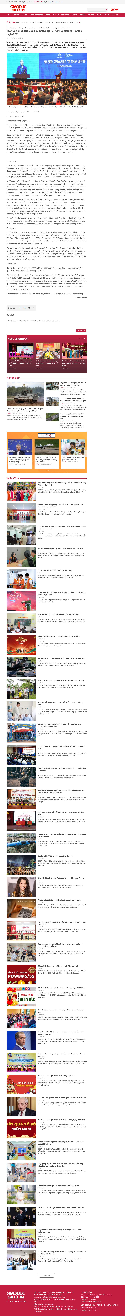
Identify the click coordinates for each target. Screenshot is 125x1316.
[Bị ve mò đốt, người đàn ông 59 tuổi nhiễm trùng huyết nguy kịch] (21, 711)
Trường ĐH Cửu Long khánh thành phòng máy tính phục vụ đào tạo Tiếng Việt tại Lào (62, 1253)
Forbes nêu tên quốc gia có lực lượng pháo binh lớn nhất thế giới (73, 399)
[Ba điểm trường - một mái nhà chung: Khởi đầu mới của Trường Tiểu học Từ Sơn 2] (21, 491)
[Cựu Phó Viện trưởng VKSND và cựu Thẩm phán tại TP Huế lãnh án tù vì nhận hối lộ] (21, 535)
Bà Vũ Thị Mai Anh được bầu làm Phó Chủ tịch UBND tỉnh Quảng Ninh (47, 363)
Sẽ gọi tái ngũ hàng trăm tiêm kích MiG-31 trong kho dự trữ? (73, 384)
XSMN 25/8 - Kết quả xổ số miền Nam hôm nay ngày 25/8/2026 (61, 1120)
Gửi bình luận (81, 331)
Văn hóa (106, 15)
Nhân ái (74, 15)
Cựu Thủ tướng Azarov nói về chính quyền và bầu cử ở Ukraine (62, 1098)
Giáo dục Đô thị (30, 28)
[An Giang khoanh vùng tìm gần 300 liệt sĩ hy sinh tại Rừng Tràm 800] (21, 351)
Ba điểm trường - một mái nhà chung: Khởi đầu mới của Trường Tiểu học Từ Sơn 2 (62, 484)
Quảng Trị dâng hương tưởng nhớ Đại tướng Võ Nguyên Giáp (61, 680)
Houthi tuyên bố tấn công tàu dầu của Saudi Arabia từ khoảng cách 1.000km (62, 835)
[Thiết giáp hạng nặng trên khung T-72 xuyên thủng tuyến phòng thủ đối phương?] (25, 394)
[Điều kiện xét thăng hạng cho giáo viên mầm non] (46, 447)
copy (34, 308)
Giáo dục (16, 15)
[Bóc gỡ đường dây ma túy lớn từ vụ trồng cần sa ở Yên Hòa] (21, 557)
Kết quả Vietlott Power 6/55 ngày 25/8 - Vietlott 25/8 (58, 966)
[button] (79, 338)
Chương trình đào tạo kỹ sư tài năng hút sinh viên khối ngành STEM (61, 747)
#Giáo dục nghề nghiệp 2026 (24, 22)
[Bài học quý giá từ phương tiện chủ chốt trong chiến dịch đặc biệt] (52, 417)
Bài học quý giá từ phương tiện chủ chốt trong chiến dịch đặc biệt (72, 416)
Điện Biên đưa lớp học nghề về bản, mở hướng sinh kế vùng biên (60, 1011)
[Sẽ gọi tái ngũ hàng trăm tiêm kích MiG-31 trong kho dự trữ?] (52, 386)
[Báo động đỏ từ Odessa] (73, 447)
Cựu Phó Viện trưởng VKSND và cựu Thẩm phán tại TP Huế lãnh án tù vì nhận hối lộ (62, 528)
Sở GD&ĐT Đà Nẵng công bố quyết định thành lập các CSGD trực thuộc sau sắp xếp (61, 506)
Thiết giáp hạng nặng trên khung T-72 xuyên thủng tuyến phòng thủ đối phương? (25, 409)
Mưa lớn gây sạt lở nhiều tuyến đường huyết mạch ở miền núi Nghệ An (73, 363)
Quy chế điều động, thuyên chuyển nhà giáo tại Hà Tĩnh (59, 614)
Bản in (29, 308)
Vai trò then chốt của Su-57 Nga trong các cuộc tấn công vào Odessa (20, 460)
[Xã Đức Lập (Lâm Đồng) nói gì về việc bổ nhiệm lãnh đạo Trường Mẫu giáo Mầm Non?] (21, 733)
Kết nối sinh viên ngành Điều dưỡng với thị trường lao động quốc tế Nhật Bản (61, 1143)
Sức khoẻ (91, 15)
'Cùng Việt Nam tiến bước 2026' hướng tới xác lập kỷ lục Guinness (59, 637)
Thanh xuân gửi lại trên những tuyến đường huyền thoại (59, 900)
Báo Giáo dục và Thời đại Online (18, 8)
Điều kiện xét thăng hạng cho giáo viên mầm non (46, 459)
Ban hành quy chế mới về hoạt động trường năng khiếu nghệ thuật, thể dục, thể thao (61, 945)
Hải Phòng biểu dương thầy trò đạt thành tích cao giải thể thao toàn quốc (62, 923)
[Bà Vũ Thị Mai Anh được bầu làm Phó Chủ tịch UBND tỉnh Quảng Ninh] (48, 351)
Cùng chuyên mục (18, 339)
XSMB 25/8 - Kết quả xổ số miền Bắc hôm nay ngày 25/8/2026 (61, 988)
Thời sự (24, 15)
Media (98, 15)
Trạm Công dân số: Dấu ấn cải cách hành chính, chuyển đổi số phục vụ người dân (62, 594)
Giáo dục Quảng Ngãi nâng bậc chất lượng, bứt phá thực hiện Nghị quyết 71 (61, 1055)
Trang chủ (8, 15)
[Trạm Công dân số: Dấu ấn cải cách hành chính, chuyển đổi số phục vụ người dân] (21, 601)
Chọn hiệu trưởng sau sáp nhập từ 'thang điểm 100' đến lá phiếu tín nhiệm (60, 1231)
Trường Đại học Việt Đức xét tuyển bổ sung (55, 571)
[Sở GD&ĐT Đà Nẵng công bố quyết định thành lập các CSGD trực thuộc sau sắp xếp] (21, 513)
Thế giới (82, 15)
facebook (20, 308)
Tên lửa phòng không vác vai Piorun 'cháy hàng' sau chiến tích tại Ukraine (62, 769)
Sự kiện (12, 22)
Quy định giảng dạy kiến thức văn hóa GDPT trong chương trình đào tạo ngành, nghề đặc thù (60, 1165)
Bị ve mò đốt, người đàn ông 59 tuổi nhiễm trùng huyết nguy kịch (61, 703)
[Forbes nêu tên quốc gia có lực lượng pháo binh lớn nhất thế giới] (52, 401)
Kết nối (47, 15)
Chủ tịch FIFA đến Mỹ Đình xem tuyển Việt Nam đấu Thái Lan (61, 1208)
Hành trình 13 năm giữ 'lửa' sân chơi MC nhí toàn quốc (58, 1186)
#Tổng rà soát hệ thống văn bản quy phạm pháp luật (47, 22)
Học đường (65, 15)
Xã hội (21, 28)
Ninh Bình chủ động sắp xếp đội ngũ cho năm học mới (58, 1274)
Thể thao (115, 15)
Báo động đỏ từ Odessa (70, 457)
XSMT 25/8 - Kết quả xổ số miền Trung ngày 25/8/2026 (58, 1076)
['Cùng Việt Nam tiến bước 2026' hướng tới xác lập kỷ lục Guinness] (21, 645)
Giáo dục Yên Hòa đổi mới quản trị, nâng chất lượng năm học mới (61, 813)
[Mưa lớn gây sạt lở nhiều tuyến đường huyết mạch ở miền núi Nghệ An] (74, 351)
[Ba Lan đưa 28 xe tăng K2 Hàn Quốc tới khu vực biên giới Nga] (21, 667)
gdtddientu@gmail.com (56, 2)
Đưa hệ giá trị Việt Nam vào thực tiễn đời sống (55, 856)
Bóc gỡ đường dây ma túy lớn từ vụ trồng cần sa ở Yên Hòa (60, 549)
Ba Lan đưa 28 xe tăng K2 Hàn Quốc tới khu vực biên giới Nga (61, 658)
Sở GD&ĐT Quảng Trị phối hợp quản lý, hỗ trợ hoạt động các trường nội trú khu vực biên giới (61, 791)
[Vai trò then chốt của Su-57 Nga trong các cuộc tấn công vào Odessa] (20, 447)
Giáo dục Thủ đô (114, 9)
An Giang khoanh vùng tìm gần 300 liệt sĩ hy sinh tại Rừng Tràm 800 (21, 363)
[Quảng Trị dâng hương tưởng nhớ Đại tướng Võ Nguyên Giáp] (21, 689)
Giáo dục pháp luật (36, 15)
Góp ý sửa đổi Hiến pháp (61, 28)
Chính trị (41, 28)
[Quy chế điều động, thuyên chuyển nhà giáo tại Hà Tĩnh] (21, 623)
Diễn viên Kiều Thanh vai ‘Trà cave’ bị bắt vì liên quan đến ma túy (61, 879)
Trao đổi (56, 15)
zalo (24, 308)
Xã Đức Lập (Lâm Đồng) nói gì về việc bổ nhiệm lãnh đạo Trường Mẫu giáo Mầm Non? (59, 725)
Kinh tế (48, 28)
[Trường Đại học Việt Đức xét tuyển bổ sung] (21, 579)
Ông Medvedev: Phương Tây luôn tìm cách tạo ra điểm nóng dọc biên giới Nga (61, 1033)
